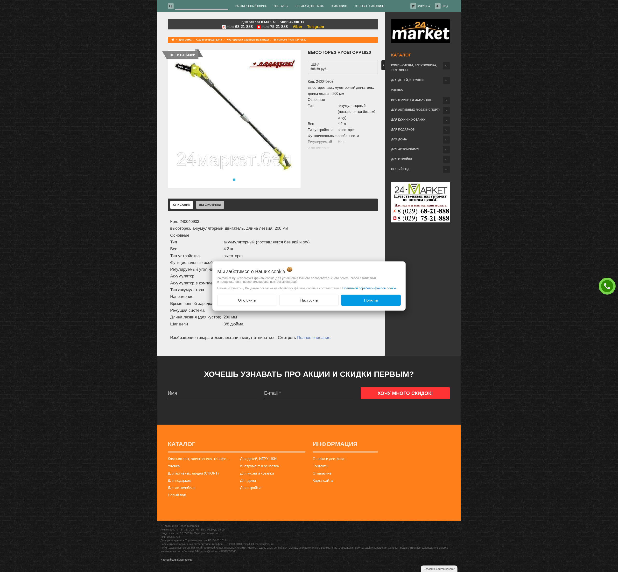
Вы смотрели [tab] (210, 205)
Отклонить (247, 300)
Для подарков (403, 129)
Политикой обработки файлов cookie (369, 288)
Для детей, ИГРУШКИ (407, 80)
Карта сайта (323, 480)
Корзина (423, 6)
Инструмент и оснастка (411, 100)
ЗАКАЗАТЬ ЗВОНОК (608, 286)
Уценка (397, 90)
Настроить (309, 300)
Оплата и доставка (328, 459)
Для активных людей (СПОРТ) (415, 109)
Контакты (320, 466)
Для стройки (401, 159)
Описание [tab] (181, 205)
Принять (371, 300)
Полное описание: (314, 337)
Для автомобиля (405, 149)
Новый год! (400, 169)
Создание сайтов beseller (439, 568)
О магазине (322, 473)
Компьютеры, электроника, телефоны (414, 68)
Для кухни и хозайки (408, 119)
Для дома (399, 139)
